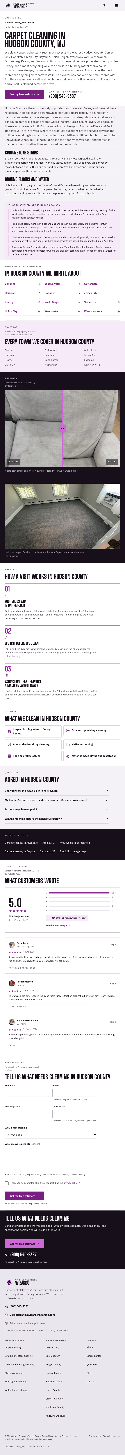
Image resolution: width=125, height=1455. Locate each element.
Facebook (9, 1447)
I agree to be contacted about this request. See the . (45, 1182)
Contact (91, 1381)
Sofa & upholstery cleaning (19, 1355)
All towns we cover (55, 1415)
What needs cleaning (16, 1127)
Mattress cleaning (14, 1373)
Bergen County (53, 1364)
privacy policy (71, 1182)
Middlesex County (55, 1407)
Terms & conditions (111, 1436)
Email (13, 1106)
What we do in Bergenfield (74, 842)
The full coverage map (73, 851)
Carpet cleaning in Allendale (21, 842)
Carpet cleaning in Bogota (20, 851)
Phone (55, 1085)
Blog (89, 1373)
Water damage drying (16, 1390)
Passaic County (53, 1373)
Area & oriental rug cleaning (19, 1364)
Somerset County (54, 1398)
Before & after (94, 1355)
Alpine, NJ (49, 842)
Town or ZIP (58, 1106)
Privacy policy (95, 1436)
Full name (10, 1085)
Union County (53, 1355)
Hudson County (54, 1381)
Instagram (20, 1447)
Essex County (52, 1347)
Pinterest (41, 1447)
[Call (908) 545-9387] (105, 5)
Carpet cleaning (13, 1347)
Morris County (53, 1390)
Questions (92, 1364)
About (90, 1347)
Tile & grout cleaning (15, 1381)
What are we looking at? (23, 1143)
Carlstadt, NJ (47, 851)
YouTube (31, 1447)
